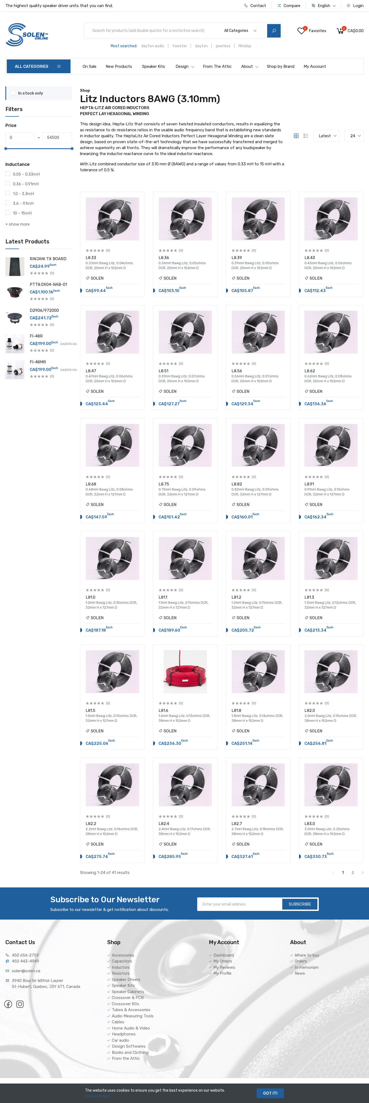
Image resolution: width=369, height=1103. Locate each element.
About (247, 66)
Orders (301, 961)
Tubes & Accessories (131, 1009)
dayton (201, 46)
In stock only (30, 93)
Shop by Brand (280, 66)
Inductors (121, 967)
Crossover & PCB (128, 997)
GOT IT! (270, 1093)
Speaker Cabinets (128, 991)
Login (358, 5)
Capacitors (122, 961)
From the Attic (126, 1058)
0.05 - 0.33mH (26, 174)
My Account (315, 66)
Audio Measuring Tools (133, 1016)
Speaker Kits (153, 66)
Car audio (120, 1040)
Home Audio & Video (131, 1028)
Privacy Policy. (97, 1096)
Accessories (123, 955)
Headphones (124, 1034)
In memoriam (307, 967)
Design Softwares (129, 1046)
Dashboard (223, 955)
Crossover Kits (125, 1003)
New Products (119, 66)
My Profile (222, 973)
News (300, 973)
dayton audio (152, 46)
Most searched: (124, 46)
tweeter (179, 46)
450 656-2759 (25, 955)
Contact (257, 5)
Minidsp (245, 46)
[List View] (306, 136)
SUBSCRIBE (300, 904)
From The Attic (217, 66)
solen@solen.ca (26, 970)
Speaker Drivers (126, 979)
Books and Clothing (130, 1052)
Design (182, 66)
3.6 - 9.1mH (23, 203)
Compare (291, 5)
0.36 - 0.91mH (26, 184)
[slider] (6, 148)
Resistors (121, 973)
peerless (223, 46)
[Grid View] (296, 136)
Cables (118, 1022)
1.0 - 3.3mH (23, 193)
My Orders (222, 961)
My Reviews (224, 967)
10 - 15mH (22, 213)
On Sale (89, 66)
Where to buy (307, 955)
